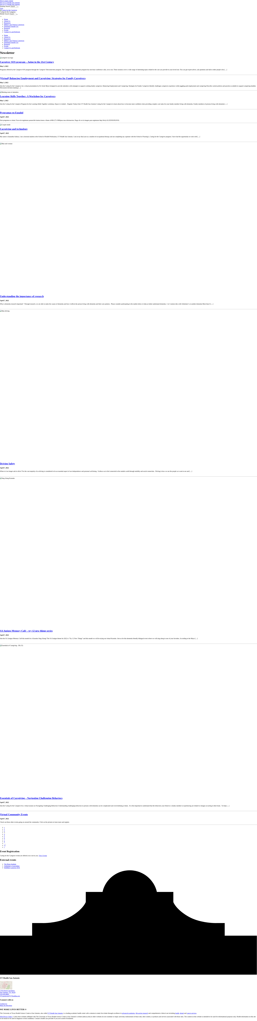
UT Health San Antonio (55, 1013)
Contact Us (3, 1004)
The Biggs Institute (10, 864)
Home (6, 35)
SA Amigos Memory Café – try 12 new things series (26, 631)
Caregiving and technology (14, 129)
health (177, 1013)
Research (7, 44)
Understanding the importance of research (22, 296)
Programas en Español (11, 112)
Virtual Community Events (14, 814)
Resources (7, 39)
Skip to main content (6, 1)
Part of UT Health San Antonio (10, 3)
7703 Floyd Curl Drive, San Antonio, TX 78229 (7, 991)
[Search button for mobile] (17, 14)
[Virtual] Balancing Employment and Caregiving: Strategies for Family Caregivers (43, 78)
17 (5, 845)
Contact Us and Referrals (12, 48)
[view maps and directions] (6, 989)
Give (1, 8)
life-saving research (142, 1013)
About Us (7, 37)
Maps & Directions (6, 1005)
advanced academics (128, 1013)
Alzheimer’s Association (11, 866)
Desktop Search (5, 6)
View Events (43, 855)
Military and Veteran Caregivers (14, 41)
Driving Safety (7, 463)
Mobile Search (4, 14)
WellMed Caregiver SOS (12, 868)
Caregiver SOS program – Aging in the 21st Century (27, 62)
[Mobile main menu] (1, 16)
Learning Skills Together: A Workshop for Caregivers (27, 96)
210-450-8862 (4, 994)
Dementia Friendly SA (11, 42)
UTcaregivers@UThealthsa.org (10, 996)
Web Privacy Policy (6, 1016)
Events (6, 46)
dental (182, 1013)
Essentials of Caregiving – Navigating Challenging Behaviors (31, 798)
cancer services (191, 1013)
